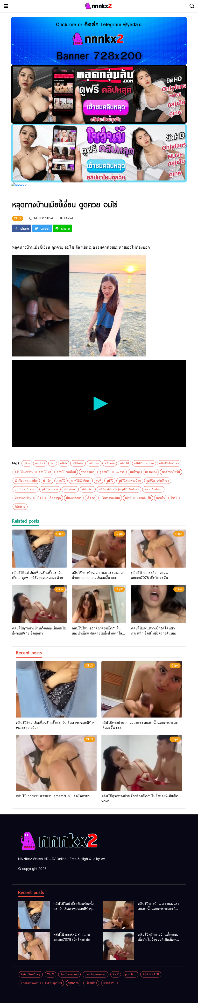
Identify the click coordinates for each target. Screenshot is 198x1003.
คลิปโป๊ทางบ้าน (144, 463)
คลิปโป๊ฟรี (45, 472)
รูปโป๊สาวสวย (50, 489)
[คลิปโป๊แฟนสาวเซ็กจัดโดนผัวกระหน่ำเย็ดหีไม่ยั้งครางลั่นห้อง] (158, 604)
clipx (27, 463)
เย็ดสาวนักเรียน (110, 498)
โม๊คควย (20, 506)
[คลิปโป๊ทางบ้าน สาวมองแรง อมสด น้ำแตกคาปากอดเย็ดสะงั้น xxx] (99, 549)
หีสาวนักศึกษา (153, 489)
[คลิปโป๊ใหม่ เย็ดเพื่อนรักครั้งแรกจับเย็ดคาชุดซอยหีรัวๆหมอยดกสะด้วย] (39, 549)
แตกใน (160, 498)
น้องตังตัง (151, 472)
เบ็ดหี (40, 498)
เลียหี (128, 498)
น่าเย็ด (47, 480)
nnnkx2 (40, 463)
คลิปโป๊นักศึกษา (169, 463)
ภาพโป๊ (61, 480)
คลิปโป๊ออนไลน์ (66, 472)
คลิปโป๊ (124, 463)
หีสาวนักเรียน (23, 498)
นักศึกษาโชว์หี (171, 472)
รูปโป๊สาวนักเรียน (25, 489)
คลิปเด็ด (94, 463)
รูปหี (98, 480)
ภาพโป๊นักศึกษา (81, 480)
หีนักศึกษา (70, 489)
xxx (52, 463)
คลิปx (63, 463)
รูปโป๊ (109, 480)
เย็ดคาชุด (55, 498)
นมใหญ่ (135, 472)
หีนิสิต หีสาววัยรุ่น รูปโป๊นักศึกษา (119, 489)
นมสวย (120, 472)
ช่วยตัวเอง (87, 472)
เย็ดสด (91, 498)
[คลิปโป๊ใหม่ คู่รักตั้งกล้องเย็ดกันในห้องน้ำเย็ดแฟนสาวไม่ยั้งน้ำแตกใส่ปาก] (99, 604)
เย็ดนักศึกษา (74, 498)
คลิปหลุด (78, 463)
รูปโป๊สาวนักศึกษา (157, 480)
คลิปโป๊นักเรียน (24, 472)
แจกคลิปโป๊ (144, 498)
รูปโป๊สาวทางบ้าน (130, 480)
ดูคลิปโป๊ (104, 472)
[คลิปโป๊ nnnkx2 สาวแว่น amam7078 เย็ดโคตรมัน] (158, 549)
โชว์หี (173, 498)
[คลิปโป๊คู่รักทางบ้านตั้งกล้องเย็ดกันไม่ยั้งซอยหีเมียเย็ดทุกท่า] (39, 604)
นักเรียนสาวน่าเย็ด (26, 480)
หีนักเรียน (87, 489)
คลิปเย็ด (110, 463)
